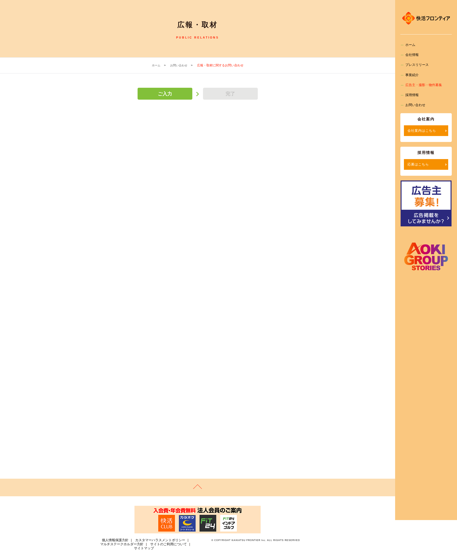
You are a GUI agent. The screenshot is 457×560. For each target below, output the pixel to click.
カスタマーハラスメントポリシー (160, 540)
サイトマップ (144, 548)
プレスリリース (417, 65)
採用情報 (412, 95)
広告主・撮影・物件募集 (423, 85)
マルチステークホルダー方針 (122, 544)
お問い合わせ (415, 105)
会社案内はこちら (421, 130)
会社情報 (412, 55)
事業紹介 (412, 75)
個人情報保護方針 (115, 540)
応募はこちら (418, 164)
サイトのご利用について (168, 544)
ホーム (410, 45)
